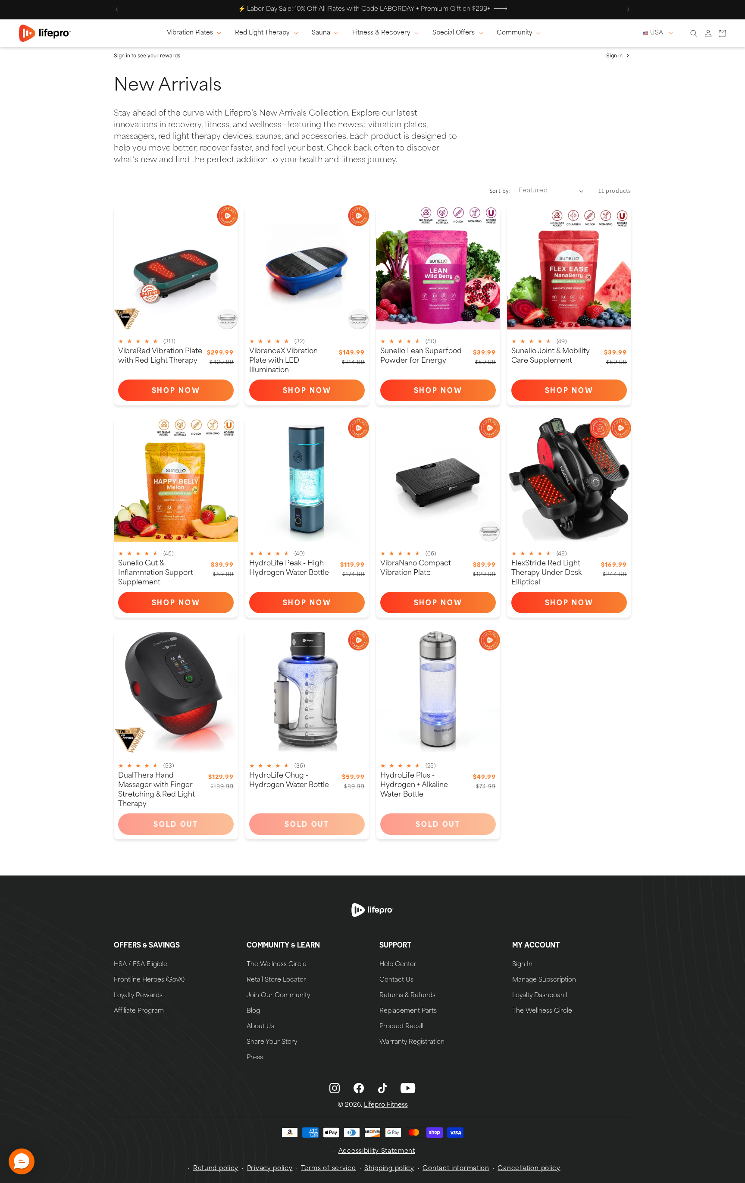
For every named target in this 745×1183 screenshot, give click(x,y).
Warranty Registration (411, 1042)
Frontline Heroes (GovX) (149, 980)
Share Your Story (272, 1042)
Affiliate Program (139, 1011)
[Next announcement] (628, 9)
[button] (196, 33)
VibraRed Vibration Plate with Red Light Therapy (160, 356)
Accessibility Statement (376, 1151)
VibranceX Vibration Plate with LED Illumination (283, 361)
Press (255, 1058)
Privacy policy (270, 1168)
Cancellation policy (529, 1168)
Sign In (522, 965)
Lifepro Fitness (386, 1105)
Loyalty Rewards (138, 996)
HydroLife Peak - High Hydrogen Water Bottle (289, 568)
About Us (260, 1027)
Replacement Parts (408, 1011)
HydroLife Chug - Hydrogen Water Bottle (289, 780)
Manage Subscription (544, 980)
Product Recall (401, 1027)
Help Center (397, 965)
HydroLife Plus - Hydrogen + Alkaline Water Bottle (414, 785)
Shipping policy (389, 1168)
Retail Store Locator (276, 980)
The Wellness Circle (277, 965)
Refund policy (215, 1168)
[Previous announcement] (116, 9)
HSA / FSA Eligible (140, 965)
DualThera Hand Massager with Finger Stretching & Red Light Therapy (156, 790)
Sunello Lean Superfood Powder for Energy (421, 356)
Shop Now (193, 392)
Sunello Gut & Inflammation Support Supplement (155, 573)
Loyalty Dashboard (539, 996)
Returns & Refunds (407, 996)
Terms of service (328, 1168)
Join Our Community (278, 996)
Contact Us (396, 980)
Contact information (456, 1168)
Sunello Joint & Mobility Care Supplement (550, 356)
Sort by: (499, 191)
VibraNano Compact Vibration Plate (415, 568)
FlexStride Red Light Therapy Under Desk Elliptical (546, 573)
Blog (253, 1011)
